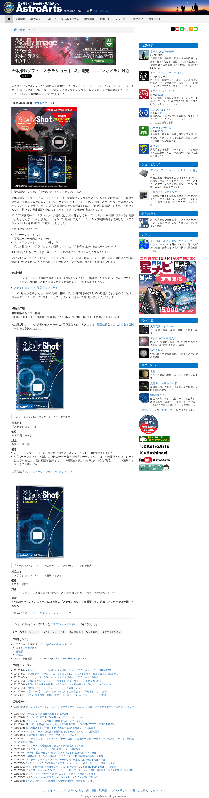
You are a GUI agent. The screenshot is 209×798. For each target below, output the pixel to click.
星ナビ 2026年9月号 (162, 51)
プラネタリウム (70, 19)
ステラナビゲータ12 (162, 91)
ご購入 (19, 654)
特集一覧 (167, 410)
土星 (152, 371)
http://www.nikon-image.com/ (71, 658)
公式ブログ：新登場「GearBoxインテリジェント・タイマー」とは (60, 717)
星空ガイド (36, 19)
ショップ (120, 19)
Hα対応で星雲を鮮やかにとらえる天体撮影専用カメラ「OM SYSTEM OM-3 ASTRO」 (71, 724)
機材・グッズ (28, 30)
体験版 (19, 651)
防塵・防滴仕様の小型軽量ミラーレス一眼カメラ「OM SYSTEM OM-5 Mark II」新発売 (71, 766)
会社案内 (143, 790)
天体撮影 (92, 631)
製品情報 (89, 19)
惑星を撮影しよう (160, 350)
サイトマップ (158, 790)
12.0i (160, 94)
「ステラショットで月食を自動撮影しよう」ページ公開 (54, 720)
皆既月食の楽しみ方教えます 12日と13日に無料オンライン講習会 (60, 727)
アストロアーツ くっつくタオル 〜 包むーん (174, 172)
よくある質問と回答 (26, 647)
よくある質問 (126, 324)
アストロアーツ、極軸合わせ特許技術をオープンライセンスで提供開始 (62, 731)
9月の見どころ (158, 395)
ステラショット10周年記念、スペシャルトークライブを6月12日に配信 (62, 777)
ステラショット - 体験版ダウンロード (36, 287)
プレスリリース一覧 (123, 790)
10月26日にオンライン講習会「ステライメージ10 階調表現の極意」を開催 (64, 756)
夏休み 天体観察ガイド (163, 383)
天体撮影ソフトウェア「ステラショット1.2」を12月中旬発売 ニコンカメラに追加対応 (73, 673)
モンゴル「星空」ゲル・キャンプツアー (173, 241)
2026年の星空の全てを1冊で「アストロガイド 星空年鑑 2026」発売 (61, 752)
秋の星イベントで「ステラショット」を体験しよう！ (55, 687)
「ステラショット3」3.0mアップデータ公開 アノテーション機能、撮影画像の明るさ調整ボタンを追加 (79, 770)
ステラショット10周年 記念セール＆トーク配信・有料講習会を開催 (61, 773)
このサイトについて (54, 790)
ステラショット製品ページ (66, 624)
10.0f (160, 131)
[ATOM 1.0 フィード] (191, 28)
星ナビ (52, 19)
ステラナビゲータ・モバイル (167, 73)
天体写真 (20, 19)
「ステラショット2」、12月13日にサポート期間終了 (53, 749)
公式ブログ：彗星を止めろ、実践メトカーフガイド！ (53, 734)
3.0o (160, 113)
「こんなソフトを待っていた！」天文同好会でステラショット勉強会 (63, 677)
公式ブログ (136, 19)
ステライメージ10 (160, 127)
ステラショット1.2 (54, 631)
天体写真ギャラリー (162, 326)
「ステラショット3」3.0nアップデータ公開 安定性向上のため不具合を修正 (65, 759)
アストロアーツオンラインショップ (45, 471)
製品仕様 (102, 324)
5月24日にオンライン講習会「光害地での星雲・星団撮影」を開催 (60, 780)
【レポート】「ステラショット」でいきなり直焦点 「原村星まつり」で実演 (68, 691)
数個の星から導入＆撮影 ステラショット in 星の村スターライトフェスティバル (69, 684)
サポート (105, 19)
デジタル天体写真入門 (163, 338)
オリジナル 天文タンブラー (166, 192)
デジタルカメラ (112, 631)
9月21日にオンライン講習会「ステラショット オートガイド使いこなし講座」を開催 (70, 763)
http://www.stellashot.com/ (58, 644)
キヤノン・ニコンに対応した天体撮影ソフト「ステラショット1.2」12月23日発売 (70, 670)
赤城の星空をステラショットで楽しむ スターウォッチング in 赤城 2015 (64, 680)
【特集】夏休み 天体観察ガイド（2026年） (48, 713)
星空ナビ (155, 146)
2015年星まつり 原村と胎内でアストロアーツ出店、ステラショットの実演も (68, 694)
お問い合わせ (156, 19)
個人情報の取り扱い (98, 790)
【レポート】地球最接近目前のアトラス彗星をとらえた (54, 745)
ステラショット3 (160, 109)
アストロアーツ (43, 103)
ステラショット (49, 198)
